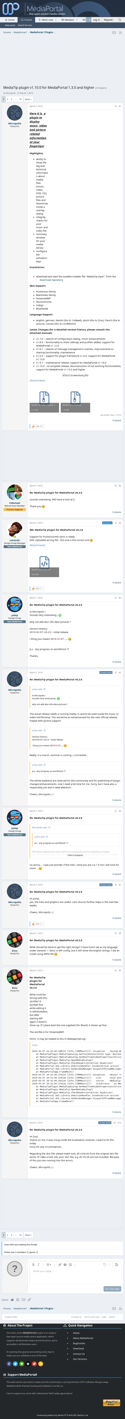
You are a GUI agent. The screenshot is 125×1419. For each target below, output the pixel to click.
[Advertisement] (62, 61)
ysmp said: (37, 689)
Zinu (14, 950)
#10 (119, 1122)
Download (78, 1348)
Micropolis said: (39, 827)
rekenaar (14, 502)
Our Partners (80, 1359)
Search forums (25, 25)
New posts (10, 25)
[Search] (119, 19)
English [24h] (11, 1316)
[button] (55, 19)
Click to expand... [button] (76, 855)
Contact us (76, 1316)
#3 (120, 522)
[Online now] (14, 537)
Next (27, 99)
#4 (120, 597)
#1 (120, 106)
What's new (47, 19)
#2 (120, 485)
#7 (120, 884)
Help (104, 1316)
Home (11, 19)
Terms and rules (91, 1316)
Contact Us (79, 1353)
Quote (118, 420)
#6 (120, 811)
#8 (120, 933)
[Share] (116, 106)
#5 (120, 672)
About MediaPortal (83, 1338)
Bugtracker (79, 1343)
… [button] (15, 99)
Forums (28, 19)
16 (20, 99)
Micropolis (11, 93)
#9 (120, 970)
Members (69, 19)
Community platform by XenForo (62, 1415)
